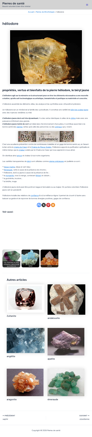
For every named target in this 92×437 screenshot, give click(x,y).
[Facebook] (39, 205)
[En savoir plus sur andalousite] (66, 299)
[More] (53, 205)
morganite (10, 175)
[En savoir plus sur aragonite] (25, 382)
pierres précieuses (56, 161)
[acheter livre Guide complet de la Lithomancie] (46, 136)
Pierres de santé (13, 3)
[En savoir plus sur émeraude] (66, 382)
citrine (73, 118)
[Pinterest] (48, 205)
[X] (44, 205)
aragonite (12, 399)
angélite (11, 356)
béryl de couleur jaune (79, 110)
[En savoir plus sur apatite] (66, 341)
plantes (20, 127)
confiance (35, 195)
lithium (38, 175)
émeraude (8, 170)
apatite (51, 358)
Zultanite (11, 316)
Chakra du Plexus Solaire (41, 147)
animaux (58, 127)
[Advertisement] (46, 232)
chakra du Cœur (20, 147)
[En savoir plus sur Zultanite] (25, 298)
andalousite (54, 318)
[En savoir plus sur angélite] (25, 340)
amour (19, 156)
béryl (29, 161)
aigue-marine (9, 167)
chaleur (22, 150)
